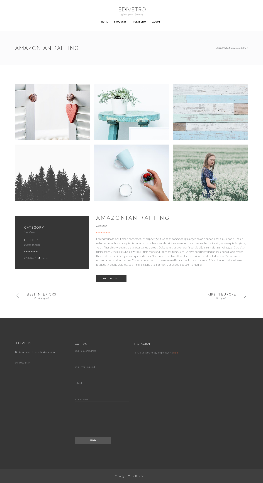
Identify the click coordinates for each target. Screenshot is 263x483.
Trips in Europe (220, 294)
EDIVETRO (221, 48)
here (175, 352)
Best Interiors (41, 294)
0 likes (30, 258)
